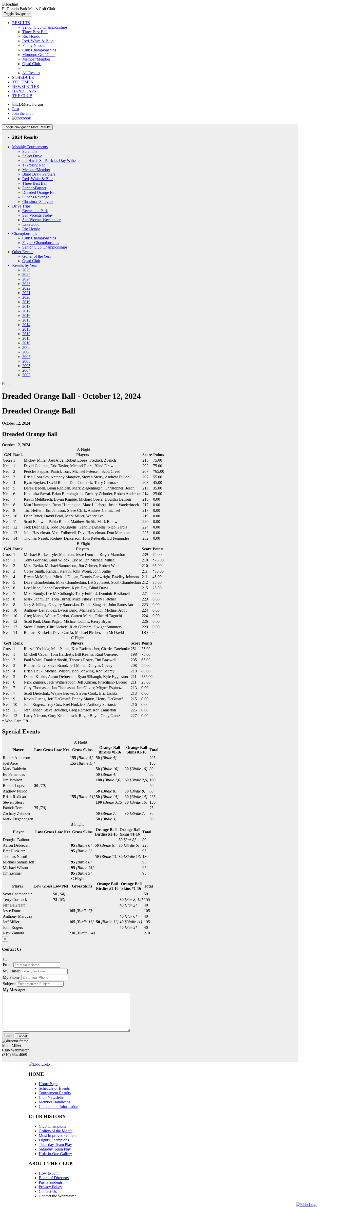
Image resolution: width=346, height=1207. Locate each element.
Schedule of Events (54, 1088)
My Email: (11, 971)
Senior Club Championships (45, 27)
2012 (26, 334)
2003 (26, 375)
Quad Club (31, 64)
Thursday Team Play (55, 1144)
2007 (26, 356)
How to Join (49, 1173)
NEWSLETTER (25, 86)
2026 (26, 270)
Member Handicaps (54, 1102)
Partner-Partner (34, 188)
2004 (26, 370)
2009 (26, 347)
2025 (26, 274)
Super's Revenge (35, 197)
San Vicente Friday (37, 215)
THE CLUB (22, 95)
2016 (26, 315)
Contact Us (48, 1191)
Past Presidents (51, 1182)
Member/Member (36, 59)
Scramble (29, 151)
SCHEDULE (23, 77)
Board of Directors (54, 1178)
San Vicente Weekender (41, 220)
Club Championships (39, 50)
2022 (26, 288)
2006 (26, 361)
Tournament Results (55, 1093)
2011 (26, 338)
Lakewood (31, 224)
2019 (26, 302)
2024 (26, 279)
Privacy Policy (50, 1187)
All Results (31, 73)
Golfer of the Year (36, 256)
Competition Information (58, 1106)
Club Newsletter (52, 1097)
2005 (26, 366)
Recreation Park (35, 211)
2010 (26, 343)
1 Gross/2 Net (33, 165)
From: (7, 965)
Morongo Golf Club (38, 54)
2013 (26, 329)
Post (15, 109)
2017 (26, 311)
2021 (26, 293)
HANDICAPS (24, 91)
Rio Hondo (31, 36)
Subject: (9, 984)
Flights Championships (40, 242)
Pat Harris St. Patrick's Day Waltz (49, 160)
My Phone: (12, 977)
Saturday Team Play (55, 1149)
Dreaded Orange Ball (39, 192)
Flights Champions (54, 1140)
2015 (26, 320)
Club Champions (52, 1126)
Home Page (48, 1084)
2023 (26, 283)
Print (6, 383)
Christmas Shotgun (37, 201)
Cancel (22, 1036)
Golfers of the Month (55, 1131)
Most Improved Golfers (57, 1135)
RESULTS (21, 23)
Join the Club (22, 113)
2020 (26, 297)
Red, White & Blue (38, 41)
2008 (26, 352)
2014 (26, 325)
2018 (26, 306)
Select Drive (32, 156)
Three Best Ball (35, 32)
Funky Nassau (34, 45)
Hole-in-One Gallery (55, 1154)
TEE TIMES (22, 82)
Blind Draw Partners (38, 174)
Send (8, 1036)
